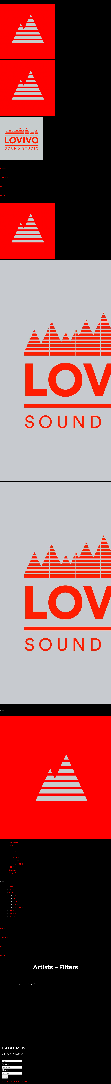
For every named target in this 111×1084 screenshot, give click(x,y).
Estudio (11, 846)
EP (14, 855)
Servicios (12, 849)
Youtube (3, 168)
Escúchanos (13, 843)
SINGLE (16, 852)
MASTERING (18, 864)
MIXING (16, 861)
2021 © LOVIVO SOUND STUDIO (14, 1081)
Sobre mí (12, 873)
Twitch (2, 187)
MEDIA (11, 867)
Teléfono (5, 1070)
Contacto (12, 870)
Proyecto (5, 1064)
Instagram (4, 177)
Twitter (2, 196)
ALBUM (16, 858)
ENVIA (4, 1077)
